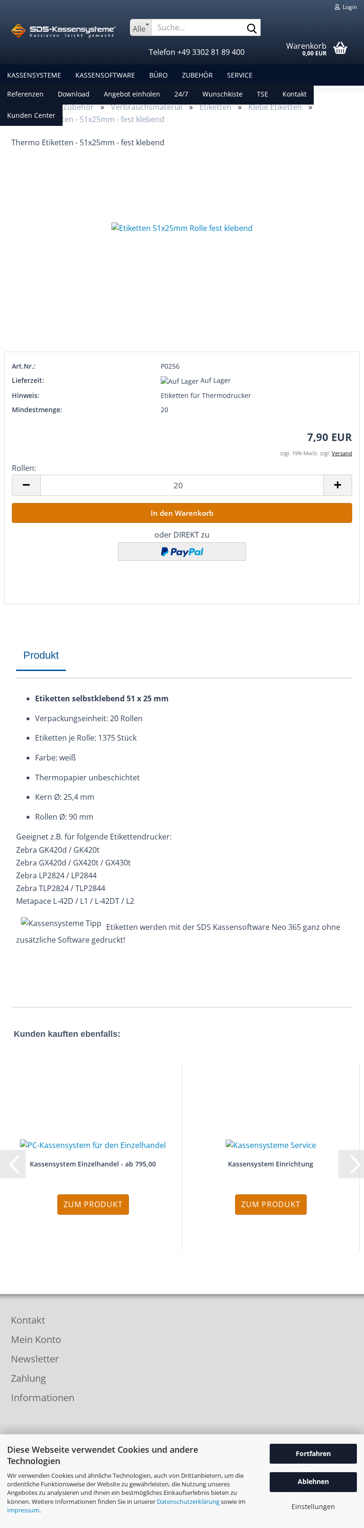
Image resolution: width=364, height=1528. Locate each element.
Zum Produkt (93, 1204)
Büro (158, 75)
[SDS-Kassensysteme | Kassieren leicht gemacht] (63, 30)
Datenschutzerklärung (188, 1501)
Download (74, 93)
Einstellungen (313, 1506)
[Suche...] (252, 27)
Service (240, 75)
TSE (262, 93)
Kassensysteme (34, 75)
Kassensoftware (105, 75)
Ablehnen (313, 1481)
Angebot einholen (132, 93)
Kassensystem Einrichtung (270, 1163)
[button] (26, 485)
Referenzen (25, 93)
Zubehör (197, 75)
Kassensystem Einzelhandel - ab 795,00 (93, 1163)
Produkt (41, 655)
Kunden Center (31, 115)
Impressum (23, 1510)
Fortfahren (313, 1453)
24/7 (181, 93)
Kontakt (294, 93)
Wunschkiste (222, 93)
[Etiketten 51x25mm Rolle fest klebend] (182, 228)
